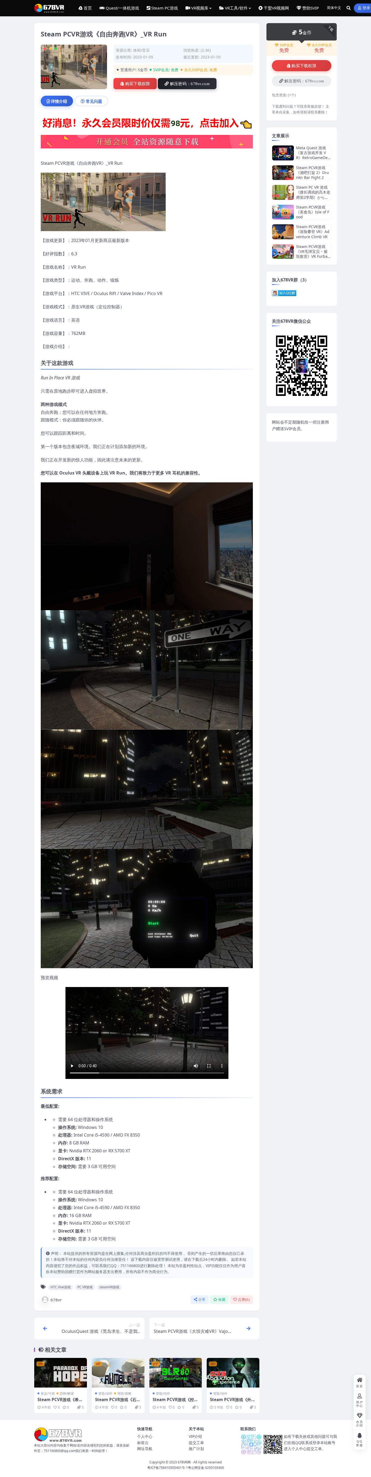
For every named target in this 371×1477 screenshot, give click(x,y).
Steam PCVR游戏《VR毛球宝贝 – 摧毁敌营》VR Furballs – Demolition (313, 254)
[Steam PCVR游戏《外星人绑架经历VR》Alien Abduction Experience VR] (233, 1373)
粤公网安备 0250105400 (206, 1467)
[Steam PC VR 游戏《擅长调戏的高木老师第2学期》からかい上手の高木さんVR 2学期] (283, 192)
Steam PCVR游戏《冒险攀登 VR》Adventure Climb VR (312, 231)
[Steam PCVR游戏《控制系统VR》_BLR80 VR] (175, 1373)
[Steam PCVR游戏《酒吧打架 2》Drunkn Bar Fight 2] (283, 172)
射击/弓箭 (48, 1393)
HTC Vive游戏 (61, 1287)
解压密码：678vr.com (190, 84)
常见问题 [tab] (94, 101)
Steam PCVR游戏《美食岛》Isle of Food (312, 211)
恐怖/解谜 (67, 1393)
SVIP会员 (286, 45)
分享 (202, 1300)
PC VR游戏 (85, 1287)
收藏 (222, 1300)
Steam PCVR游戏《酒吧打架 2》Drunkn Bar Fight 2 (312, 172)
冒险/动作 (105, 1393)
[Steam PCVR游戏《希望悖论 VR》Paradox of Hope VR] (60, 1373)
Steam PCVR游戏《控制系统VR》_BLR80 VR (175, 1402)
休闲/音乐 (141, 50)
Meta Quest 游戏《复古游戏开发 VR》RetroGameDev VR (312, 155)
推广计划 (196, 1448)
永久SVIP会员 (322, 45)
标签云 (143, 1442)
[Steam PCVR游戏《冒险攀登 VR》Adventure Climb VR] (283, 231)
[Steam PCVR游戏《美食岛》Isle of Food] (283, 212)
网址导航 (144, 1448)
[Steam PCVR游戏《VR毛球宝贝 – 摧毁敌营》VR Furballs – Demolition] (283, 251)
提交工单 (196, 1442)
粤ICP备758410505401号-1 (167, 1467)
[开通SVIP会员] (147, 143)
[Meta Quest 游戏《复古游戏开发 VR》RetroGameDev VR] (283, 152)
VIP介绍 (195, 1436)
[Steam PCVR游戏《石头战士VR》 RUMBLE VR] (118, 1373)
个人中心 (144, 1436)
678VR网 (184, 1462)
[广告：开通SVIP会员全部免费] (147, 124)
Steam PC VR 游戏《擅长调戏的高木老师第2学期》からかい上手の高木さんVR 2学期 (313, 197)
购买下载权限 (137, 84)
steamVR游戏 (109, 1287)
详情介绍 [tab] (59, 101)
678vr (56, 1299)
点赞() (244, 1300)
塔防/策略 (124, 1393)
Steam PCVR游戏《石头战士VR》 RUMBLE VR (117, 1402)
